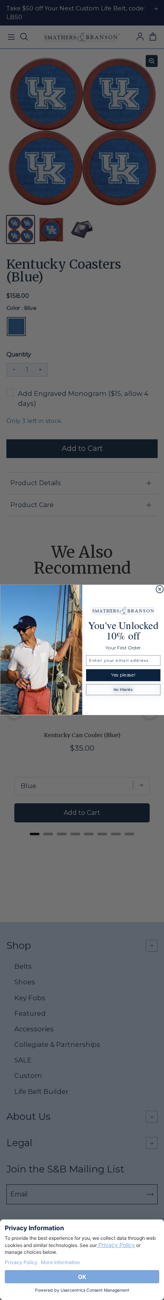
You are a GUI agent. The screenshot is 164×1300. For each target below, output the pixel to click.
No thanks (123, 689)
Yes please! (123, 675)
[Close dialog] (159, 589)
